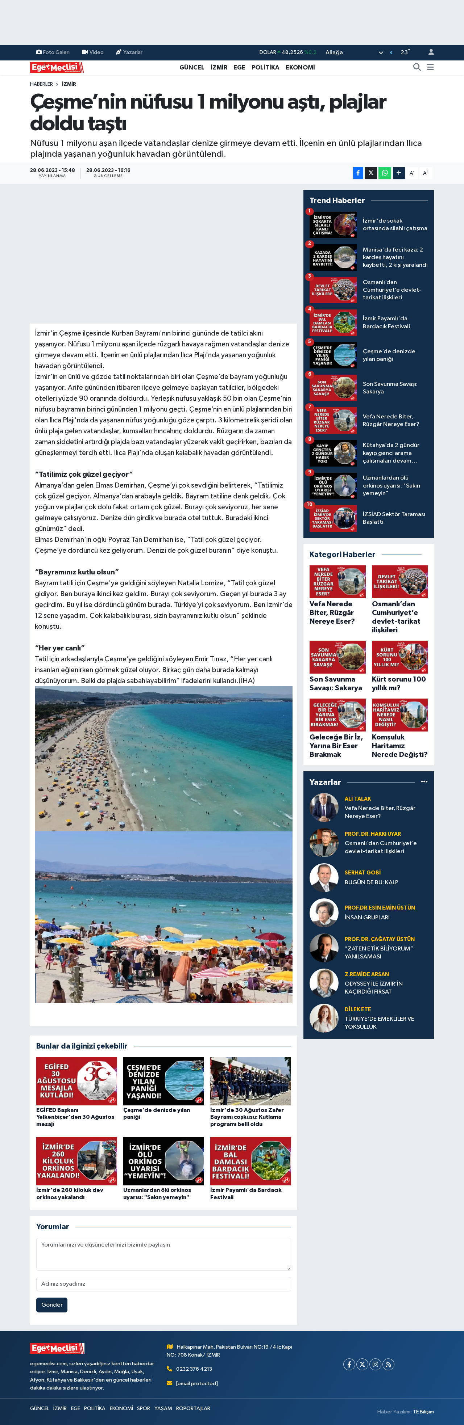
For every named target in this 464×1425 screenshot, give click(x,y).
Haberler (41, 84)
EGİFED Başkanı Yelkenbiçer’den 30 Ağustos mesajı (75, 1117)
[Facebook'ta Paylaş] (358, 173)
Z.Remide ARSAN (367, 974)
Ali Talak (358, 799)
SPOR (143, 1408)
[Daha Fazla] (399, 173)
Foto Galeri (56, 52)
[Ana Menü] (430, 67)
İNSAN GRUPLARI (367, 918)
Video (97, 52)
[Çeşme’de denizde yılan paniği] (163, 1081)
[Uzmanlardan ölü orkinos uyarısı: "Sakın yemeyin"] (163, 1161)
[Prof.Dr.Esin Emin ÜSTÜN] (324, 913)
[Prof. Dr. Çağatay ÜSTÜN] (324, 948)
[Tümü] (424, 782)
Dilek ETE (358, 1009)
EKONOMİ (300, 67)
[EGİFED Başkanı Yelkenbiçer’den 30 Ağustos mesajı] (76, 1081)
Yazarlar (132, 52)
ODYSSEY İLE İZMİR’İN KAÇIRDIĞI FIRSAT (374, 988)
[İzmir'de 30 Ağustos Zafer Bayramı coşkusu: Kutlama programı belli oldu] (250, 1081)
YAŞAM (163, 1408)
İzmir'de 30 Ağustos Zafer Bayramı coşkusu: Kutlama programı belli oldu (247, 1117)
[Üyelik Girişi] (428, 52)
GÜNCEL (191, 67)
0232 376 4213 (194, 1369)
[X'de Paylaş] (371, 173)
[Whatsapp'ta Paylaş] (384, 173)
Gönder (52, 1305)
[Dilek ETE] (324, 1018)
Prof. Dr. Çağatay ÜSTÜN (380, 939)
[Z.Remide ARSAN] (324, 983)
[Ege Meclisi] (57, 67)
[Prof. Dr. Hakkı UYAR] (324, 842)
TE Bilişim (423, 1412)
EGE (239, 67)
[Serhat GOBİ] (324, 877)
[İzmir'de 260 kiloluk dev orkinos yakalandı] (76, 1161)
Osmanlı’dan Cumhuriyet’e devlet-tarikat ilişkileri (381, 847)
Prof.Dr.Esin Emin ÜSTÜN (380, 908)
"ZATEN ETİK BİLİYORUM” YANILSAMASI (379, 953)
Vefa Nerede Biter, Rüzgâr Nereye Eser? (380, 812)
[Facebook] (349, 1364)
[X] (362, 1364)
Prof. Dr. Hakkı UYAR (373, 834)
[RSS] (388, 1364)
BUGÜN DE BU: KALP (371, 883)
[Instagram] (375, 1364)
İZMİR (219, 67)
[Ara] (417, 67)
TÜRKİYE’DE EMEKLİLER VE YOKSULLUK (379, 1023)
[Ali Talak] (324, 807)
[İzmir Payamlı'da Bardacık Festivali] (250, 1161)
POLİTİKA (265, 67)
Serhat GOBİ (363, 873)
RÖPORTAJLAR (193, 1408)
